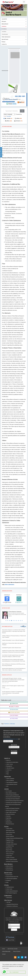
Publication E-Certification (12, 906)
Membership (9, 897)
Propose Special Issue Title (12, 876)
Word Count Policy (10, 851)
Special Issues (9, 874)
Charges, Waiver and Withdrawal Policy (14, 838)
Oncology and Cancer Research (8, 101)
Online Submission (8, 741)
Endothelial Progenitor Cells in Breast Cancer (11, 647)
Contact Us (14, 752)
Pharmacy (8, 820)
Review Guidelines (10, 836)
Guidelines (8, 880)
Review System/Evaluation (12, 891)
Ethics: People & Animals (11, 859)
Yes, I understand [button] (14, 972)
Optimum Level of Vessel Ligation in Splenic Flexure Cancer (13, 687)
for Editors (4, 31)
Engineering (8, 818)
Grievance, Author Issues (11, 844)
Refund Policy (9, 847)
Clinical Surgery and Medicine (12, 794)
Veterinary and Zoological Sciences (13, 802)
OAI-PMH (8, 902)
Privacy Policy (9, 834)
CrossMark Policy (10, 846)
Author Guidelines (10, 778)
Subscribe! (14, 929)
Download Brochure (14, 747)
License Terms (9, 828)
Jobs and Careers (10, 768)
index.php (12, 723)
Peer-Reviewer (5, 34)
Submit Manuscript (6, 951)
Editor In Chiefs (9, 866)
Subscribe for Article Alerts (12, 762)
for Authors (4, 28)
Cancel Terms (9, 855)
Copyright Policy (9, 842)
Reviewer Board (9, 870)
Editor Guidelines (10, 780)
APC (7, 786)
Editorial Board (9, 868)
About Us (8, 760)
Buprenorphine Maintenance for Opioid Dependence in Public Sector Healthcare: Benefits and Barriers (14, 669)
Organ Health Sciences (11, 812)
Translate (8, 116)
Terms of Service (9, 853)
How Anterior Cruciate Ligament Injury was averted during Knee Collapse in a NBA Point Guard (13, 656)
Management (9, 766)
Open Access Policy (10, 832)
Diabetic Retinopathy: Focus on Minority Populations (13, 640)
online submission (9, 584)
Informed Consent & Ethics (12, 861)
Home (3, 948)
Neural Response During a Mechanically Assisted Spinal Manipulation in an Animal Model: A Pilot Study (13, 660)
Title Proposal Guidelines (11, 878)
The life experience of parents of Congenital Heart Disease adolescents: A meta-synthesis (12, 693)
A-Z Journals (9, 791)
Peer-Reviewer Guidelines (11, 782)
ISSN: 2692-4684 (20, 96)
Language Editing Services (12, 904)
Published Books (10, 887)
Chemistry (8, 816)
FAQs (7, 773)
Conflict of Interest (10, 857)
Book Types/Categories (11, 892)
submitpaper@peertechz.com (10, 739)
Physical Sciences (10, 823)
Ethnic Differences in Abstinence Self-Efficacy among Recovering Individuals (13, 664)
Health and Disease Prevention (12, 808)
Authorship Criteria (10, 830)
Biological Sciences (10, 814)
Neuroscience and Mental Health (13, 796)
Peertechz (6, 723)
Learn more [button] (6, 968)
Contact (4, 954)
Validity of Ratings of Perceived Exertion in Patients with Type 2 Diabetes (14, 636)
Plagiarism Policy (10, 840)
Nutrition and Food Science (12, 810)
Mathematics (9, 821)
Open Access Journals (12, 948)
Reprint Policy (9, 849)
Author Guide (9, 889)
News (7, 771)
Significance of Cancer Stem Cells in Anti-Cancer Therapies (12, 644)
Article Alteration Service (11, 784)
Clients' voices (9, 764)
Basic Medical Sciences (11, 792)
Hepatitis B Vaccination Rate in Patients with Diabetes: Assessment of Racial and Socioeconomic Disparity (13, 651)
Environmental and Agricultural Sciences (14, 800)
